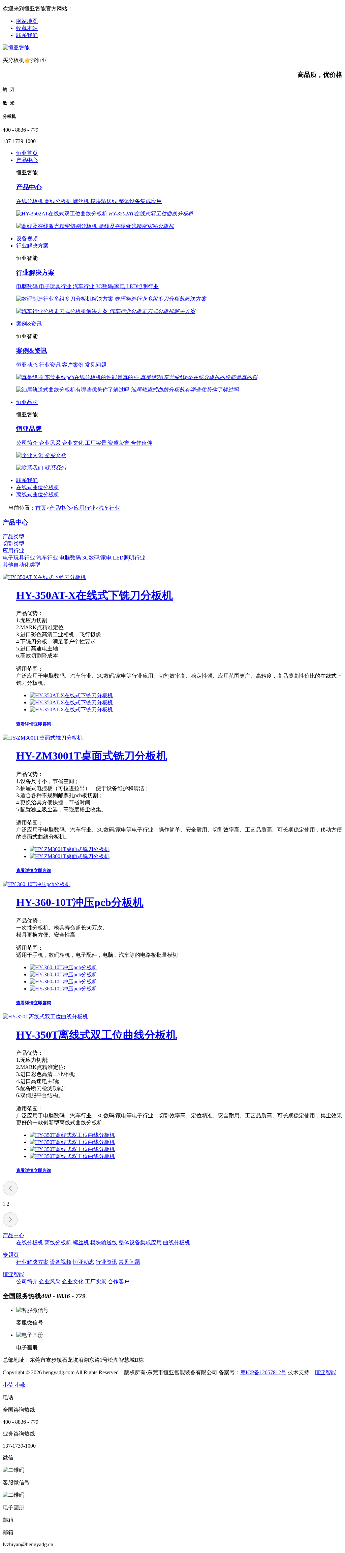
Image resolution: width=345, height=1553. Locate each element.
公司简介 (27, 443)
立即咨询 (42, 724)
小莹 (8, 1385)
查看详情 (25, 724)
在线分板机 (30, 201)
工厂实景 (96, 443)
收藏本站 (27, 28)
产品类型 (13, 536)
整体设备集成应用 (140, 201)
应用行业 (84, 508)
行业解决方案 (32, 245)
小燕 (20, 1385)
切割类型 (13, 543)
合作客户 (118, 1281)
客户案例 (73, 365)
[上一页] (10, 1193)
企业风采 (50, 443)
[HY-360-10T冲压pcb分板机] (36, 884)
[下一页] (10, 1225)
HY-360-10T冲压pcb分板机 (80, 902)
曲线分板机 (176, 1242)
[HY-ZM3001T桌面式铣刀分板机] (43, 738)
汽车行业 (84, 286)
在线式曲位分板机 (37, 487)
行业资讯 (50, 365)
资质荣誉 (119, 443)
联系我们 (27, 35)
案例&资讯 (29, 324)
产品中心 (27, 160)
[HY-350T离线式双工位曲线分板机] (45, 1016)
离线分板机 (58, 201)
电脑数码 (27, 286)
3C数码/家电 (111, 286)
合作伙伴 (141, 443)
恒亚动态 (27, 365)
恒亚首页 (27, 153)
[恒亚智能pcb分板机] (16, 47)
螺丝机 (81, 201)
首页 (40, 508)
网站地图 (27, 21)
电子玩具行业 (56, 286)
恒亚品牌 (27, 402)
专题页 (11, 1255)
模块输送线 (104, 201)
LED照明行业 (142, 286)
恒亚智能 (13, 1274)
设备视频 (27, 238)
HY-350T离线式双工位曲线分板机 (96, 1035)
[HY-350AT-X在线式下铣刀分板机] (44, 577)
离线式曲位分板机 (37, 494)
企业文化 (73, 443)
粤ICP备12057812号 (263, 1372)
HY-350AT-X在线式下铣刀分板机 (94, 595)
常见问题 (95, 365)
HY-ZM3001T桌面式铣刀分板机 (91, 756)
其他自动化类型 (21, 565)
